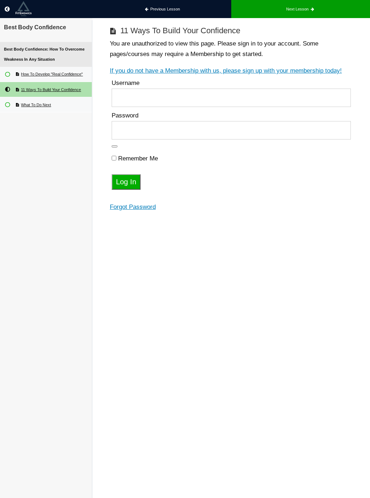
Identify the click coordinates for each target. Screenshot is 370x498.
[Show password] (114, 146)
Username (125, 83)
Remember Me (137, 158)
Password (125, 115)
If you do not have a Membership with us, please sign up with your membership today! (226, 70)
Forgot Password (133, 206)
